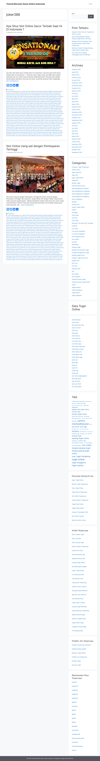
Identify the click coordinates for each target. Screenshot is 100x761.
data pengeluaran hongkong (81, 191)
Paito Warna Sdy (77, 354)
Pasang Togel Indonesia (79, 606)
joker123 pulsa (10, 120)
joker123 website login (53, 128)
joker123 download (11, 103)
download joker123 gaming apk (19, 93)
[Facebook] (7, 85)
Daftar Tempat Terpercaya (80, 546)
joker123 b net (21, 98)
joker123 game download (32, 103)
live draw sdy (90, 431)
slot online (18, 135)
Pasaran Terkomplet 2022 (80, 512)
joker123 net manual (23, 117)
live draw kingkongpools (79, 376)
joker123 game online (55, 103)
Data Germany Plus (78, 325)
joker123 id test (10, 110)
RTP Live (74, 263)
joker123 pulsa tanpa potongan (23, 120)
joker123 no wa (51, 117)
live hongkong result (78, 236)
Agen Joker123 (76, 172)
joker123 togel (42, 125)
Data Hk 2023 (76, 328)
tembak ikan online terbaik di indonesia (31, 135)
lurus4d (74, 242)
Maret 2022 (75, 136)
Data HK (83, 418)
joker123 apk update (11, 98)
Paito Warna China (77, 349)
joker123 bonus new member (42, 98)
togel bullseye (76, 287)
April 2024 (75, 72)
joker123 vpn (28, 128)
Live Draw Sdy (76, 341)
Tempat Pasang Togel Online (81, 282)
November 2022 (77, 115)
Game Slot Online (77, 550)
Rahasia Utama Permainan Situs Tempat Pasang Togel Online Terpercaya (82, 43)
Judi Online (75, 215)
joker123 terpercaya (33, 125)
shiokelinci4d (76, 734)
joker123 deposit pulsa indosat (53, 101)
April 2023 (75, 101)
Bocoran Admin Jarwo (79, 520)
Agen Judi (74, 403)
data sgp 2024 (76, 378)
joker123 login (25, 113)
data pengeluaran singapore (81, 194)
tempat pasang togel (81, 448)
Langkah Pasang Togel (79, 626)
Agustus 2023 (76, 91)
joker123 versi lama (16, 127)
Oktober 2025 (76, 69)
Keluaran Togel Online (79, 653)
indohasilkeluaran (36, 94)
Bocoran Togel (76, 665)
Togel (73, 284)
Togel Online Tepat (78, 622)
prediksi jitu (75, 440)
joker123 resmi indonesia (47, 120)
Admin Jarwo (76, 170)
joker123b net (40, 130)
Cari (73, 13)
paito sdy (75, 360)
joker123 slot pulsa (15, 123)
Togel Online (76, 293)
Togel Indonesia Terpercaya (80, 610)
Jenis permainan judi (78, 554)
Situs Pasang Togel (78, 542)
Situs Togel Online (77, 488)
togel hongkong (83, 456)
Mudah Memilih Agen (78, 614)
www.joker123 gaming (48, 135)
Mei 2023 (75, 99)
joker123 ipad (57, 110)
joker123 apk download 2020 (40, 96)
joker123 (43, 94)
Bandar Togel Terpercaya (77, 416)
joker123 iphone (10, 111)
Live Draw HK (83, 431)
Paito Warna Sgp (77, 357)
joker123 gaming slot (11, 108)
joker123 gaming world (24, 108)
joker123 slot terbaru (50, 123)
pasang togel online (80, 438)
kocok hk (74, 368)
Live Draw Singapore (78, 234)
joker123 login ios (15, 115)
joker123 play (59, 118)
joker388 (47, 130)
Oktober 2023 (76, 88)
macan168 (75, 730)
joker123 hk (34, 108)
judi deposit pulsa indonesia (13, 132)
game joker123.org (15, 94)
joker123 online (14, 118)
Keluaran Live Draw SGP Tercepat (82, 223)
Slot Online (11, 89)
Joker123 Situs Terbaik (79, 586)
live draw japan (76, 386)
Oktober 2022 (76, 117)
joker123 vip (21, 128)
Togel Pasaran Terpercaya (80, 500)
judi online (75, 427)
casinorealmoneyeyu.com (14, 91)
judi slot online (48, 132)
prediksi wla (75, 260)
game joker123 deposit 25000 (44, 93)
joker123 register (35, 120)
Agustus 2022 (76, 123)
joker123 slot (27, 122)
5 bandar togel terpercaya (78, 401)
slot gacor (89, 443)
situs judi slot (37, 134)
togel (74, 456)
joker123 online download (25, 118)
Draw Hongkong (77, 199)
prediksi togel (82, 440)
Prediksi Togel (76, 661)
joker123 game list (44, 103)
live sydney (75, 239)
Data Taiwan (76, 336)
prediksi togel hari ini (78, 255)
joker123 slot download (37, 122)
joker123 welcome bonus (12, 130)
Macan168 (75, 244)
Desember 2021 (77, 144)
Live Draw (75, 228)
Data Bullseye (76, 320)
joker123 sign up (18, 122)
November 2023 (77, 85)
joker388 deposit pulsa (56, 130)
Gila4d (74, 210)
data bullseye (87, 416)
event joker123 (32, 93)
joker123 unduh (51, 125)
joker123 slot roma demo (37, 123)
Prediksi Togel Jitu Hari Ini (80, 258)
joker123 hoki (40, 108)
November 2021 (77, 147)
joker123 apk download (26, 96)
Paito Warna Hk (77, 352)
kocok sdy (75, 373)
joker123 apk (49, 94)
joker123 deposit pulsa (55, 99)
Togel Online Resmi (78, 508)
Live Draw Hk (76, 338)
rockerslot (75, 742)
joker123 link (9, 113)
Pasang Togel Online (78, 562)
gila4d (74, 710)
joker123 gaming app (49, 105)
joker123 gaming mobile (32, 106)
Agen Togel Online (77, 178)
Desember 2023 (77, 83)
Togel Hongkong (77, 290)
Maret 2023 (75, 104)
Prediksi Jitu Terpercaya (79, 657)
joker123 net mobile (34, 117)
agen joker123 (88, 401)
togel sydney (77, 465)
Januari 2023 (76, 109)
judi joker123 (24, 132)
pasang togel (76, 436)
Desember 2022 (77, 112)
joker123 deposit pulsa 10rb (13, 101)
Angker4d (75, 180)
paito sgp (75, 362)
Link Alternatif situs (78, 574)
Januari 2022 (76, 141)
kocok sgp (75, 370)
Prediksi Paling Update (79, 649)
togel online (78, 459)
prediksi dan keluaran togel (80, 250)
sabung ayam (76, 268)
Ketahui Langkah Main (79, 618)
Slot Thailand (76, 276)
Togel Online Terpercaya (79, 492)
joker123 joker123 (47, 111)
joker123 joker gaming (36, 111)
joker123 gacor (21, 103)
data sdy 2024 (76, 384)
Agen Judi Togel (81, 403)
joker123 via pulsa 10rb (49, 127)
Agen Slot (75, 175)
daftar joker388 (48, 91)
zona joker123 (58, 135)
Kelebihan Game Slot (78, 558)
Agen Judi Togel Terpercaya (77, 405)
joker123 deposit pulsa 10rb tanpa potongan (33, 101)
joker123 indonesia (20, 110)
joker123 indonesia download (33, 110)
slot (73, 271)
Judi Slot (74, 218)
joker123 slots (60, 123)
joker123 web (43, 128)
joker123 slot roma (25, 123)
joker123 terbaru (10, 125)
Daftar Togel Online (78, 570)
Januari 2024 (76, 80)
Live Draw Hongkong (78, 231)
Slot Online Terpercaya (79, 496)
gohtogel (74, 726)
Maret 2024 (75, 75)
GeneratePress (69, 758)
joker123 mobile (25, 115)
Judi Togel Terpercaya (84, 429)
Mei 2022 (75, 131)
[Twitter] (10, 85)
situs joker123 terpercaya (26, 134)
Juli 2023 (75, 93)
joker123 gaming (27, 105)
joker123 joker (26, 111)
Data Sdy (75, 330)
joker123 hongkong (50, 108)
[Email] (14, 85)
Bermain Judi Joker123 (79, 594)
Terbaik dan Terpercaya (79, 582)
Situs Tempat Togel (78, 534)
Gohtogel (75, 212)
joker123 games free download (14, 105)
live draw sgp (75, 433)
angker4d (75, 407)
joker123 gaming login (20, 106)
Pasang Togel (76, 247)
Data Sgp (75, 333)
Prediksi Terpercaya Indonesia (81, 645)
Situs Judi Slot (76, 538)
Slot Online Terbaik (78, 516)
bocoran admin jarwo (78, 186)
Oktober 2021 (76, 149)
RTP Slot (74, 266)
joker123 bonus (30, 98)
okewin (74, 750)
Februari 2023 (76, 107)
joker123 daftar (32, 99)
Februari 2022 (76, 139)
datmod (81, 421)
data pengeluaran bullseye (80, 188)
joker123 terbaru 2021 (21, 125)
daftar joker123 (26, 91)
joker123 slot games (49, 122)
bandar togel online (79, 414)
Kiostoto (74, 226)
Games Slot (75, 204)
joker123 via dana (38, 127)
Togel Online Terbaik (78, 602)
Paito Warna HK (88, 433)
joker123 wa (36, 128)
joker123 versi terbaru (27, 127)
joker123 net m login (11, 117)
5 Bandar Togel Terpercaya (80, 167)
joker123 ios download (47, 110)
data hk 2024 (76, 381)
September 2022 (77, 120)
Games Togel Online (78, 207)
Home (90, 4)
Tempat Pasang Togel (79, 279)
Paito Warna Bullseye (78, 346)
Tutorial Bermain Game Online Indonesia (25, 4)
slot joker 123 (55, 134)
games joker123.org (25, 94)
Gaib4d (74, 202)
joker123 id (59, 108)
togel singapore (77, 295)
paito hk (74, 365)
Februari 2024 (76, 77)
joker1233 (33, 130)
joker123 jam (18, 111)
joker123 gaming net (45, 106)
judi (91, 424)
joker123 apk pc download (56, 96)
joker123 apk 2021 (14, 96)
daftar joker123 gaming (37, 91)
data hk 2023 (89, 418)
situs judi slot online (46, 134)
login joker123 (56, 132)
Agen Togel (86, 405)
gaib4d (74, 702)
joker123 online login (50, 118)
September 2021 (77, 152)
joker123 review (59, 120)
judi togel (83, 427)
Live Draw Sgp (76, 344)
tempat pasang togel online (80, 452)
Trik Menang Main (77, 631)
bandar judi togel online (80, 409)
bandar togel (76, 412)
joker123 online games (38, 118)
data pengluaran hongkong (80, 196)
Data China (75, 322)
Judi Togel (75, 220)
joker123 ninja (43, 117)
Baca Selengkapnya (12, 81)
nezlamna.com (15, 134)
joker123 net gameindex (45, 115)
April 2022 (75, 133)
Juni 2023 (75, 96)
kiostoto (75, 431)
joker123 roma (10, 122)
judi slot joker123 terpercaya (36, 132)
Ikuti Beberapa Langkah (79, 566)
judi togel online (75, 429)
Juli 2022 (75, 125)
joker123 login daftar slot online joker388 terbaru (42, 113)
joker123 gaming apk (38, 105)
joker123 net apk (34, 115)
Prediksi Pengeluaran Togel (80, 252)
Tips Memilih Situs (77, 578)
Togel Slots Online (77, 504)
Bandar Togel (76, 183)
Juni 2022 (75, 128)
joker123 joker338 (57, 111)
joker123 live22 (17, 113)
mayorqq (82, 433)
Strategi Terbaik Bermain (79, 590)
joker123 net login (57, 115)
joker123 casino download (20, 99)
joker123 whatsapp (25, 130)
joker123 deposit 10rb (42, 99)
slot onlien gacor (76, 445)
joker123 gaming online (57, 106)
